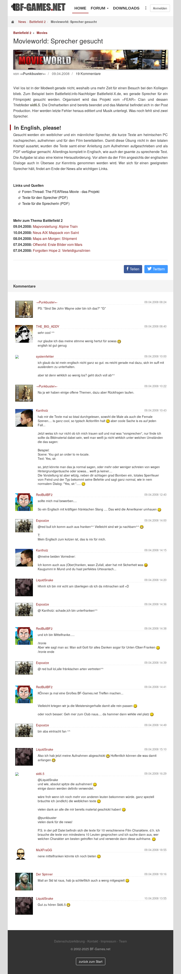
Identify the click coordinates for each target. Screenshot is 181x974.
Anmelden (160, 8)
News (22, 21)
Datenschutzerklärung (69, 941)
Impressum (108, 941)
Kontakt (92, 941)
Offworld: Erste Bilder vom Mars (57, 244)
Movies (42, 32)
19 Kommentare (88, 73)
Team (123, 941)
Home (80, 8)
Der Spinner (44, 874)
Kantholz (42, 410)
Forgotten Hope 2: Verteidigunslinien (61, 250)
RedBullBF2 (44, 494)
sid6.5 (40, 773)
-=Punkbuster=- (47, 302)
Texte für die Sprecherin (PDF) (46, 203)
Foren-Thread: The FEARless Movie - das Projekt (60, 191)
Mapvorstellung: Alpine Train (55, 226)
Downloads (126, 8)
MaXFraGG (44, 850)
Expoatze (42, 520)
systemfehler (45, 356)
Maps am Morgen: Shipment (55, 238)
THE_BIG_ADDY (47, 326)
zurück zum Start (90, 961)
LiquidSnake (44, 580)
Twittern (158, 268)
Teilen (134, 268)
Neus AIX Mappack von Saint (56, 232)
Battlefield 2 (37, 21)
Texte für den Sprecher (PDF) (45, 197)
